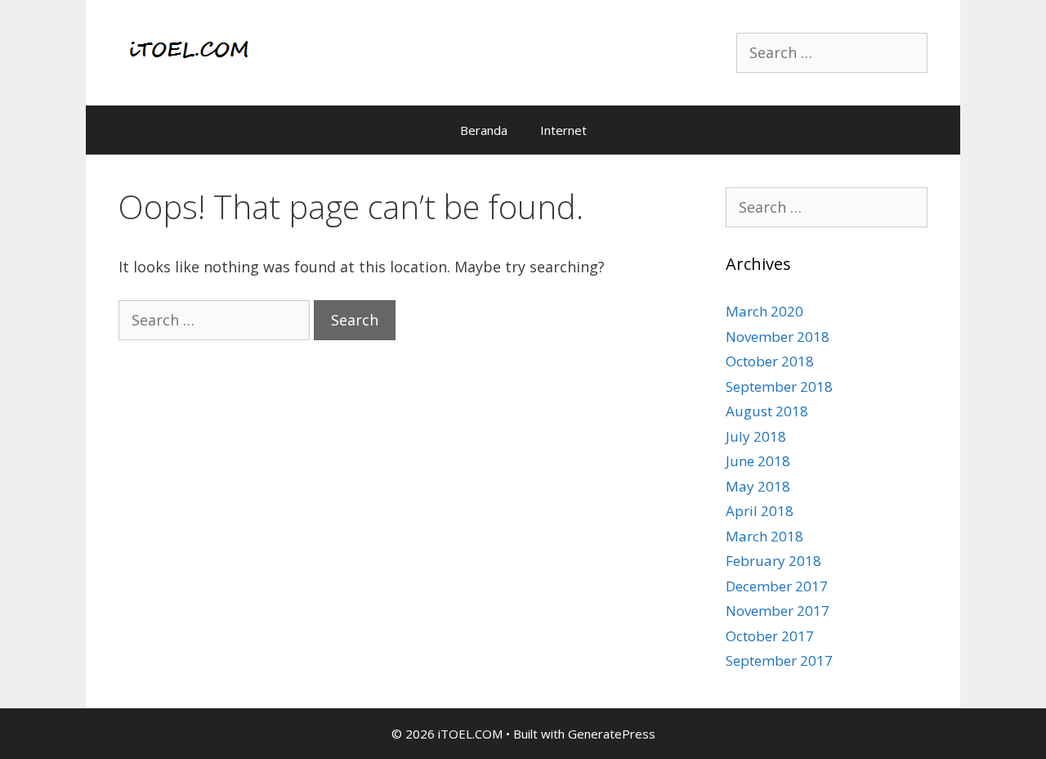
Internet (563, 130)
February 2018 (773, 560)
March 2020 (764, 311)
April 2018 (759, 510)
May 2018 (758, 486)
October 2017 (770, 636)
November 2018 (777, 336)
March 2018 (764, 536)
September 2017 (779, 660)
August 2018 (767, 411)
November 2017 (777, 610)
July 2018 (756, 436)
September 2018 (779, 386)
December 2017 (777, 586)
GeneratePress (611, 733)
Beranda (483, 130)
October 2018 (770, 361)
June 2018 (758, 460)
